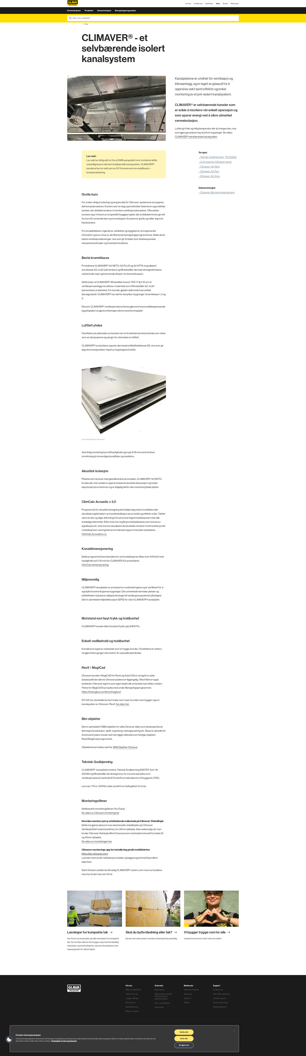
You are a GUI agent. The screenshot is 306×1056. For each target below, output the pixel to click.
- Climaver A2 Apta (209, 176)
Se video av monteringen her (97, 841)
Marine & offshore (191, 989)
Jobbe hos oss (132, 994)
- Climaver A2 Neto (209, 166)
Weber (187, 1002)
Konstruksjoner (74, 10)
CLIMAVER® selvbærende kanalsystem (196, 136)
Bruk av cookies (132, 1011)
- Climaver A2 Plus (209, 171)
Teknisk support (220, 998)
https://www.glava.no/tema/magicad (101, 691)
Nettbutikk (159, 1007)
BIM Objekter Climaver (125, 747)
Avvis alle (184, 1038)
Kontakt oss (198, 4)
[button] (9, 1039)
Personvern (130, 1002)
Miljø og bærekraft (133, 989)
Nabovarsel (159, 989)
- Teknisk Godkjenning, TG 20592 (218, 157)
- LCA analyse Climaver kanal (215, 161)
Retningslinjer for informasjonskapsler (64, 1041)
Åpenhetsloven (132, 1007)
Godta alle (184, 1032)
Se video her (122, 704)
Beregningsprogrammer (125, 10)
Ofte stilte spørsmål (221, 994)
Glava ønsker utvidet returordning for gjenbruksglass (163, 996)
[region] (124, 1038)
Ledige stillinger (132, 998)
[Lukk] (234, 1031)
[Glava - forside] (72, 4)
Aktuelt (225, 4)
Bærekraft (209, 4)
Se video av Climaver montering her (100, 812)
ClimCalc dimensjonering (95, 564)
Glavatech (188, 994)
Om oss (188, 4)
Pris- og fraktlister (162, 1003)
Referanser (235, 4)
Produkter (89, 10)
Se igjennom (184, 1045)
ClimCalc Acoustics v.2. (94, 534)
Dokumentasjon (104, 10)
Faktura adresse (220, 1007)
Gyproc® (187, 998)
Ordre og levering (220, 1002)
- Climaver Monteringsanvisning (217, 192)
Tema (218, 4)
